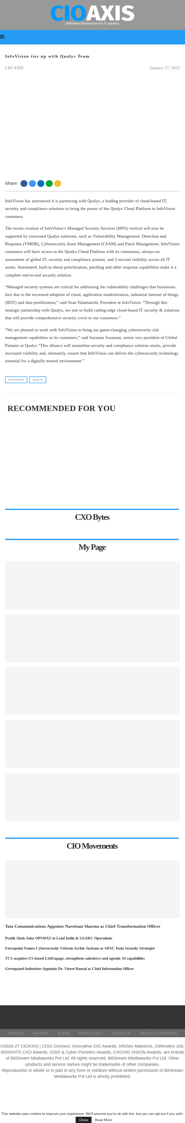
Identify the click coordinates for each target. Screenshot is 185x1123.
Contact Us (121, 1033)
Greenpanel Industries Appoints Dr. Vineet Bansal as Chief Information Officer (69, 969)
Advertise (41, 1033)
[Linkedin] (147, 1015)
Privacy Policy (91, 1033)
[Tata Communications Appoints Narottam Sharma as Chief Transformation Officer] (92, 889)
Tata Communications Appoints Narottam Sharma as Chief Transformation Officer (82, 926)
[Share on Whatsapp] (50, 183)
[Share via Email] (58, 183)
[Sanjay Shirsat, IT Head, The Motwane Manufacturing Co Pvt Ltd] (92, 638)
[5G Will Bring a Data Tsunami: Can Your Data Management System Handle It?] (92, 585)
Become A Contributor (158, 1033)
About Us (16, 1033)
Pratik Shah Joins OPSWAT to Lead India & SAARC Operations (58, 938)
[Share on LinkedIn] (41, 183)
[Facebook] (124, 1015)
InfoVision (16, 379)
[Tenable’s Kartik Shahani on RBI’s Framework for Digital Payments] (92, 797)
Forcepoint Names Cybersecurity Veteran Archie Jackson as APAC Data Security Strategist (80, 948)
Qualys (38, 379)
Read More (103, 1120)
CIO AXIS (14, 67)
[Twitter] (136, 1015)
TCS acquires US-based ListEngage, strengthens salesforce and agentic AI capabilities (75, 958)
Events (64, 1033)
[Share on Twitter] (33, 183)
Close (83, 1120)
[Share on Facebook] (24, 183)
